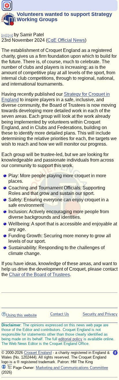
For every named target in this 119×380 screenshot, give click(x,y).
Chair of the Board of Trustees (39, 274)
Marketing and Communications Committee (72, 367)
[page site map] (9, 367)
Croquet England (38, 352)
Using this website (21, 315)
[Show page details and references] (3, 367)
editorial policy (70, 339)
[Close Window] (7, 5)
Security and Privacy (100, 314)
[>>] (10, 35)
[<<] (4, 35)
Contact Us (59, 314)
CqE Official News (66, 40)
